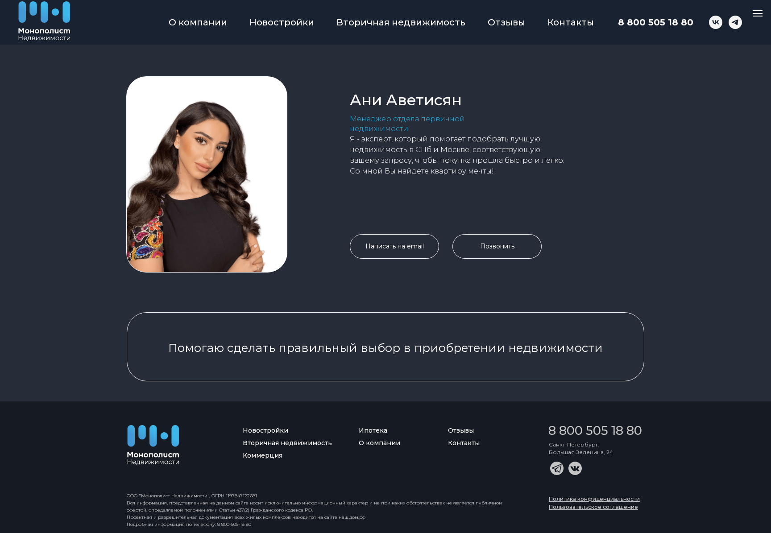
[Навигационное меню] (758, 13)
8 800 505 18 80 (655, 22)
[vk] (715, 22)
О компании (198, 22)
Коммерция (262, 455)
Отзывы (506, 22)
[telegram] (735, 22)
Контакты (570, 22)
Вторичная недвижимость (400, 22)
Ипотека (373, 430)
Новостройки (281, 22)
